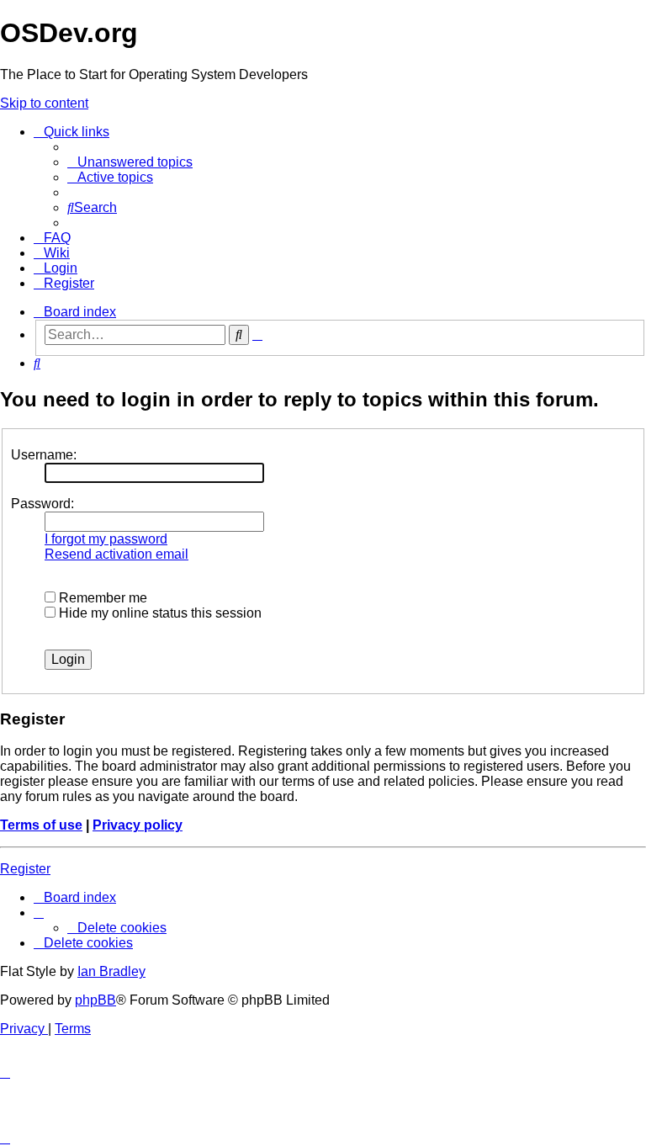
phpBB (95, 1000)
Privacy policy (138, 825)
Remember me (101, 598)
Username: (44, 455)
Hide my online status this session (159, 613)
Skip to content (44, 103)
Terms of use (41, 825)
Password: (42, 503)
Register (25, 869)
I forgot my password (106, 539)
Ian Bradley (111, 971)
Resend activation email (116, 554)
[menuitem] (130, 162)
